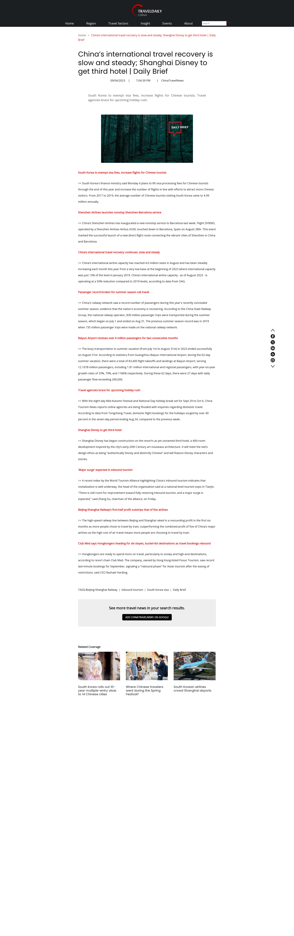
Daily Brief (179, 590)
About (188, 23)
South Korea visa (158, 590)
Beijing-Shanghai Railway (101, 590)
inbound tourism (132, 590)
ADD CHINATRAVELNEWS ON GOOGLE (147, 617)
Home (69, 23)
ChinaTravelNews (172, 80)
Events (167, 23)
